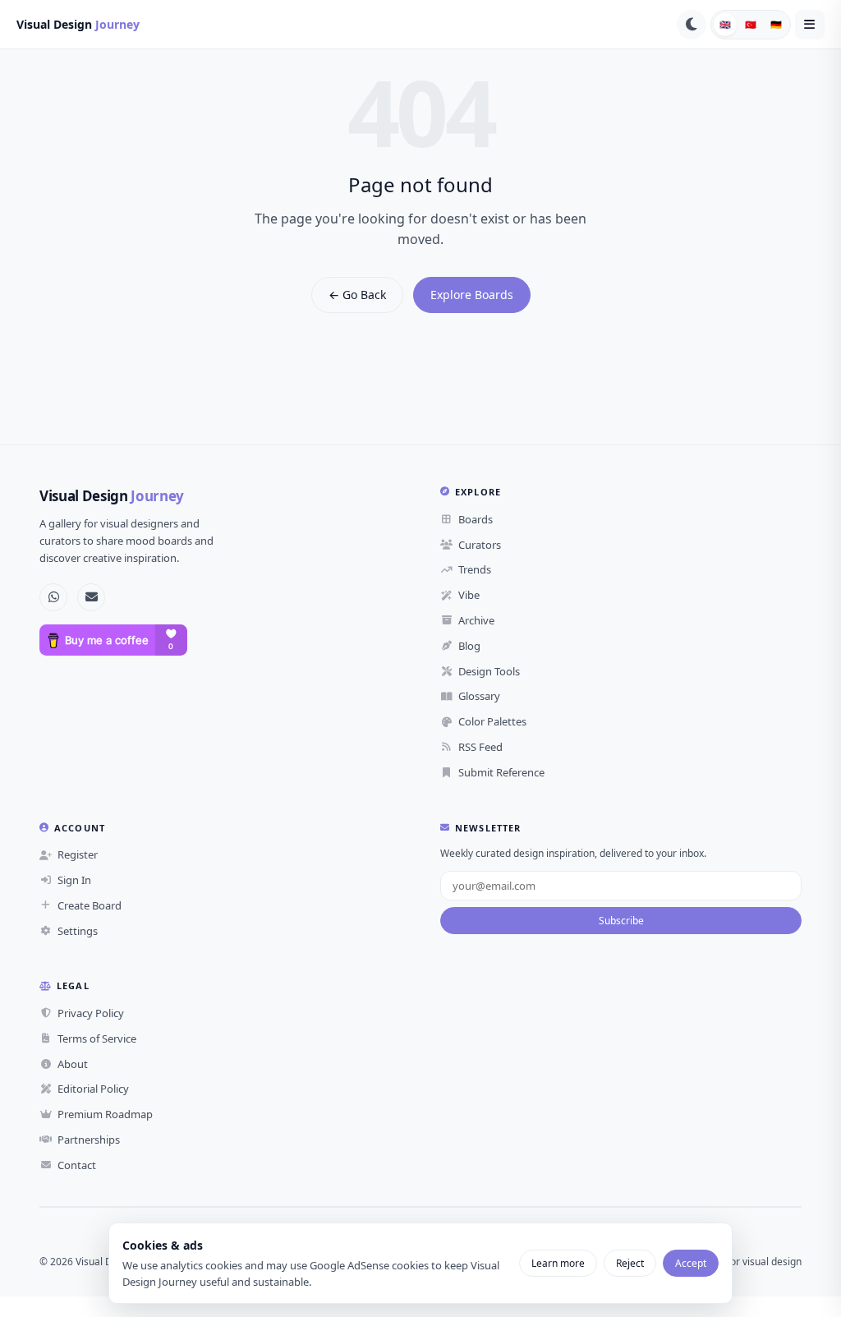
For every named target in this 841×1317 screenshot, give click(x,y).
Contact (76, 1165)
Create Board (89, 905)
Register (77, 854)
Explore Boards (471, 294)
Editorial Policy (93, 1088)
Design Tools (489, 671)
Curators (479, 544)
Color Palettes (492, 721)
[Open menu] (810, 24)
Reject (630, 1263)
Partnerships (88, 1139)
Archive (476, 620)
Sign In (74, 880)
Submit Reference (501, 772)
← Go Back (357, 294)
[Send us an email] (91, 597)
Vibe (469, 594)
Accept (690, 1263)
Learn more (558, 1263)
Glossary (479, 695)
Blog (469, 645)
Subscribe (621, 921)
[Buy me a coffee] (113, 640)
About (72, 1064)
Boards (475, 519)
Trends (474, 569)
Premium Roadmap (105, 1114)
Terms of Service (96, 1038)
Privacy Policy (90, 1013)
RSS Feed (480, 746)
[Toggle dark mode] (691, 24)
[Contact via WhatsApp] (53, 597)
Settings (77, 930)
